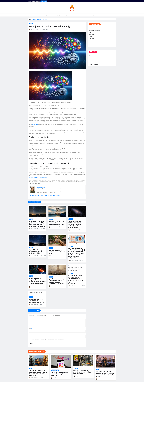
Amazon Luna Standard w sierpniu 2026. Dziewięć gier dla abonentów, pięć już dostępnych (38, 373)
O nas (90, 55)
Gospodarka (59, 15)
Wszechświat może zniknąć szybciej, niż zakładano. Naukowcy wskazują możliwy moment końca (75, 224)
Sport (81, 15)
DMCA (90, 60)
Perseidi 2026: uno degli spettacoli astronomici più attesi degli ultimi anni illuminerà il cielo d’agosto (37, 223)
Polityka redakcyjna (93, 62)
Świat (52, 15)
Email (30, 334)
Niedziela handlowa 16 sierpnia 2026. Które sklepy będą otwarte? (82, 372)
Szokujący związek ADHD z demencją (40, 19)
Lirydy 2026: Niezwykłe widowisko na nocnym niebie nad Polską (36, 251)
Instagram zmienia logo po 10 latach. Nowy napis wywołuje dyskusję (60, 374)
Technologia (74, 15)
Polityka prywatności (93, 64)
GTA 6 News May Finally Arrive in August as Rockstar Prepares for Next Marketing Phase (105, 374)
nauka (66, 15)
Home (30, 19)
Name (30, 328)
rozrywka (88, 15)
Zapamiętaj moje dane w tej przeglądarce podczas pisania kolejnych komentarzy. (47, 339)
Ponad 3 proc (35, 124)
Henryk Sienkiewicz (34, 228)
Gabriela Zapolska (34, 29)
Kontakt (95, 15)
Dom (30, 15)
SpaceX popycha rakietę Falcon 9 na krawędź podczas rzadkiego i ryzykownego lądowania (56, 281)
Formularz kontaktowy (94, 58)
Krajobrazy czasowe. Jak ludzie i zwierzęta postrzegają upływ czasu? (56, 223)
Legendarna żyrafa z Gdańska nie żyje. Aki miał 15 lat (56, 251)
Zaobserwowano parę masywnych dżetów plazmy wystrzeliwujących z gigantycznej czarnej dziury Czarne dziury (37, 281)
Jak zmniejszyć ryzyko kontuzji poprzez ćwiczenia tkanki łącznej (36, 300)
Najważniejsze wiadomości (40, 15)
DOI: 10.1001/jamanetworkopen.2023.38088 (38, 177)
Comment (31, 318)
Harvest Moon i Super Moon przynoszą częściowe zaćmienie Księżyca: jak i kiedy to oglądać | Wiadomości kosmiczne (75, 279)
